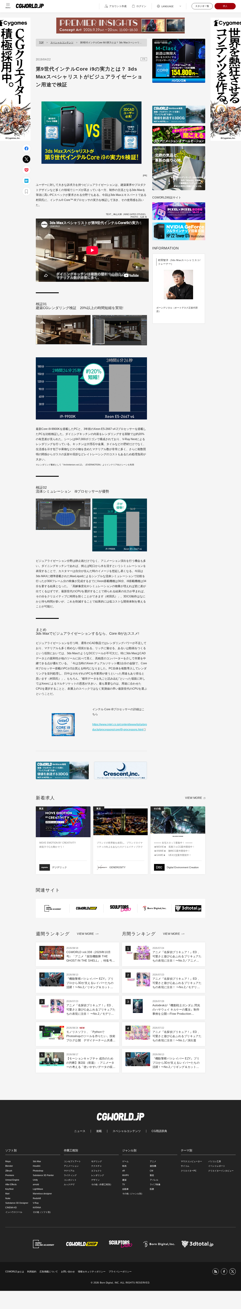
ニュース (79, 1131)
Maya (8, 1161)
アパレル (154, 1180)
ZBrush (8, 1171)
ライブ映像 (155, 1184)
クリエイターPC (189, 1171)
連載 (99, 1131)
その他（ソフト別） (42, 1212)
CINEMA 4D (11, 1207)
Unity (35, 1180)
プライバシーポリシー (120, 1271)
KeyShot (9, 1189)
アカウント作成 (117, 6)
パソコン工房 (214, 1161)
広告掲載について (49, 1271)
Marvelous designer (42, 1193)
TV (123, 1184)
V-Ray (36, 1203)
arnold (36, 1184)
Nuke (7, 1198)
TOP (41, 42)
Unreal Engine (12, 1180)
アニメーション (71, 1166)
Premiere (9, 1175)
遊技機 (153, 1166)
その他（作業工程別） (101, 1184)
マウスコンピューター (191, 1161)
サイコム (185, 1166)
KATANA (37, 1207)
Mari (7, 1193)
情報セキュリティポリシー (92, 1271)
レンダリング (97, 1175)
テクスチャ (96, 1166)
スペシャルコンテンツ (61, 42)
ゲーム (125, 1161)
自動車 (125, 1189)
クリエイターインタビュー (221, 1171)
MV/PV (125, 1175)
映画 (124, 1166)
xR (123, 1171)
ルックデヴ (69, 1184)
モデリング (96, 1161)
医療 (152, 1189)
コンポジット (70, 1180)
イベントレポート (216, 1166)
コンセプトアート (72, 1161)
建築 (124, 1180)
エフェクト (96, 1171)
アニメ (153, 1161)
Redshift (37, 1198)
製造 (152, 1175)
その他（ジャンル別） (132, 1193)
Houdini (36, 1166)
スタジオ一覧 (202, 6)
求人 (225, 6)
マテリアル (69, 1171)
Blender (9, 1166)
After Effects (11, 1184)
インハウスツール (13, 1212)
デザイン (95, 1180)
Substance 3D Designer (16, 1203)
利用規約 (31, 1271)
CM (151, 1171)
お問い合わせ (68, 1271)
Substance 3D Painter (43, 1175)
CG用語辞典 (159, 1131)
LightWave (38, 1189)
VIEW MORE (193, 797)
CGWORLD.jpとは (14, 1271)
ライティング (70, 1175)
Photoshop (38, 1171)
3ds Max (37, 1161)
